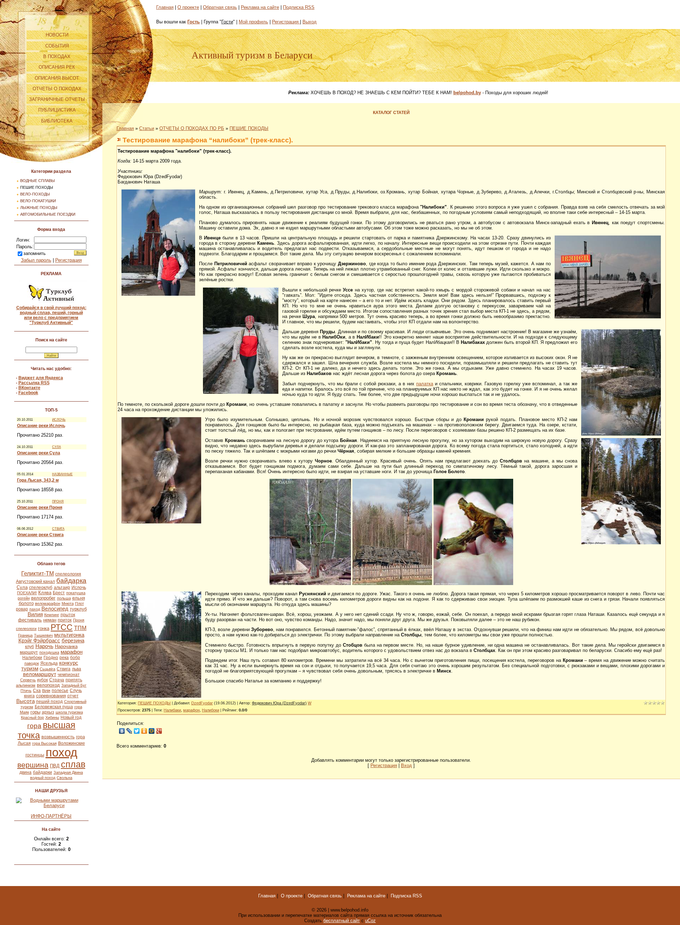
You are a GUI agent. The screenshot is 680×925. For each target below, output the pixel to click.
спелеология (68, 574)
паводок (31, 663)
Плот (79, 603)
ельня (78, 598)
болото (26, 603)
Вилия (35, 614)
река (64, 657)
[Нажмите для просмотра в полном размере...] (158, 294)
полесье (60, 690)
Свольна (64, 778)
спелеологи (26, 628)
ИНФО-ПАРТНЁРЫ (51, 816)
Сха (37, 690)
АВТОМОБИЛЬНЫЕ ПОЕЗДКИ (47, 214)
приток (65, 620)
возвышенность (58, 736)
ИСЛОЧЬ (59, 419)
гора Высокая (44, 743)
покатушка (75, 593)
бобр (75, 657)
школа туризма (69, 712)
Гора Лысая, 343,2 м (38, 480)
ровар (22, 609)
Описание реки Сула (38, 452)
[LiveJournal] (129, 731)
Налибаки (172, 710)
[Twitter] (137, 731)
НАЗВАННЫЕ (62, 474)
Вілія (46, 690)
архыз (48, 712)
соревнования (51, 695)
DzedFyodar (202, 703)
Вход (406, 765)
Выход (309, 21)
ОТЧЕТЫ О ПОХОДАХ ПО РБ (191, 128)
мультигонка (69, 635)
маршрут (29, 652)
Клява (44, 592)
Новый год (71, 717)
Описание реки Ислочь (41, 425)
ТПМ (80, 628)
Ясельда (49, 663)
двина (25, 772)
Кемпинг (51, 615)
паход (34, 609)
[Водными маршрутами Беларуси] (51, 805)
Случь (76, 690)
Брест (59, 592)
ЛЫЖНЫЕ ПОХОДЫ (38, 207)
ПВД (55, 765)
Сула (22, 587)
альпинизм (25, 685)
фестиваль (30, 620)
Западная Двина (68, 772)
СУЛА (56, 447)
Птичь (26, 690)
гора (34, 726)
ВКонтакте (29, 387)
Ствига (63, 668)
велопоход (48, 685)
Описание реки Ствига (40, 534)
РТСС (62, 627)
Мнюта (68, 603)
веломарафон (47, 603)
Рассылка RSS (34, 382)
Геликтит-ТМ (37, 574)
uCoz (370, 920)
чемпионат (69, 674)
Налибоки (32, 657)
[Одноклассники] (144, 731)
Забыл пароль (36, 260)
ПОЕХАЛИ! (27, 593)
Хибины (52, 717)
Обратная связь (220, 7)
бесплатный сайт (341, 920)
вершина (33, 765)
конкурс (68, 663)
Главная (165, 7)
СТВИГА (58, 528)
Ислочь (79, 587)
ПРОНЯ (58, 501)
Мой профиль (253, 21)
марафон (72, 652)
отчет (73, 695)
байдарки (42, 772)
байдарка (71, 580)
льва (76, 668)
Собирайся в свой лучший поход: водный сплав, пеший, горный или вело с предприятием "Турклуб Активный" (51, 315)
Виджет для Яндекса (40, 377)
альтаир (62, 587)
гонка (43, 628)
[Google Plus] (159, 731)
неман (49, 620)
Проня (78, 620)
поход (61, 752)
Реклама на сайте (260, 7)
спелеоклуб (40, 587)
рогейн (24, 598)
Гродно (51, 657)
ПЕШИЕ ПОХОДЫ (36, 187)
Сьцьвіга (47, 669)
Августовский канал (35, 581)
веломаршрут (39, 674)
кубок (42, 679)
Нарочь (44, 646)
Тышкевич (43, 635)
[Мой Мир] (151, 731)
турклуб (78, 609)
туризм (29, 668)
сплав (73, 764)
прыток (68, 614)
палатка (424, 383)
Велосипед (54, 609)
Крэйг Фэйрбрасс (39, 640)
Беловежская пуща (54, 706)
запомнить (34, 253)
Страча (56, 679)
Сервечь (28, 680)
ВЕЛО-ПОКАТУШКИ (38, 201)
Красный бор (32, 717)
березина (73, 640)
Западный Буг (73, 685)
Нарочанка (66, 646)
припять (74, 679)
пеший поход (49, 701)
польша (64, 598)
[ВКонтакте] (122, 731)
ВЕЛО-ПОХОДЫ (35, 194)
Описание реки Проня (39, 507)
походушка (49, 652)
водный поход (42, 778)
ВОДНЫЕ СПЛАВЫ (37, 180)
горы (35, 712)
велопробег (43, 598)
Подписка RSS (298, 7)
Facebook (28, 392)
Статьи (146, 128)
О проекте (188, 7)
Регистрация (68, 260)
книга (29, 695)
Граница (25, 635)
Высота (25, 701)
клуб (29, 646)
